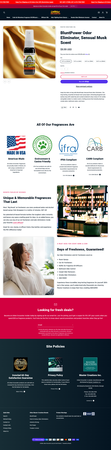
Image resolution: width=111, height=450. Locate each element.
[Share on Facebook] (70, 107)
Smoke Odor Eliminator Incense (80, 17)
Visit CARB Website (93, 174)
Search (5, 416)
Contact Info (6, 425)
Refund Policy (7, 419)
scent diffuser (18, 223)
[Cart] (107, 12)
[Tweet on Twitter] (76, 107)
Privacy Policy (54, 389)
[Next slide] (9, 81)
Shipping (62, 72)
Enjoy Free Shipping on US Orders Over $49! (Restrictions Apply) (34, 2)
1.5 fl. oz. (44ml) (77, 61)
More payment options (84, 86)
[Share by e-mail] (79, 107)
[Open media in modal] (54, 27)
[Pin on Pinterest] (73, 107)
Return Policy (19, 391)
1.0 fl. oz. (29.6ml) (66, 61)
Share (65, 107)
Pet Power (33, 425)
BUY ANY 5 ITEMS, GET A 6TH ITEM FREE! (72, 2)
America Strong (34, 422)
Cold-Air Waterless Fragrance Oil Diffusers (25, 17)
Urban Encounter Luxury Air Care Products (53, 443)
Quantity (62, 66)
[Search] (4, 12)
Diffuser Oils (45, 17)
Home (8, 17)
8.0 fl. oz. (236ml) (100, 61)
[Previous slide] (5, 81)
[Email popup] (99, 12)
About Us (101, 17)
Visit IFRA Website (67, 175)
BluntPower (33, 416)
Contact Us (89, 400)
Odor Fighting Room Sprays (59, 17)
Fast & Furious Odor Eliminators (39, 419)
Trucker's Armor (34, 428)
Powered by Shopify (66, 443)
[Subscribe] (72, 325)
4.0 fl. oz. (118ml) (89, 61)
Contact (94, 17)
